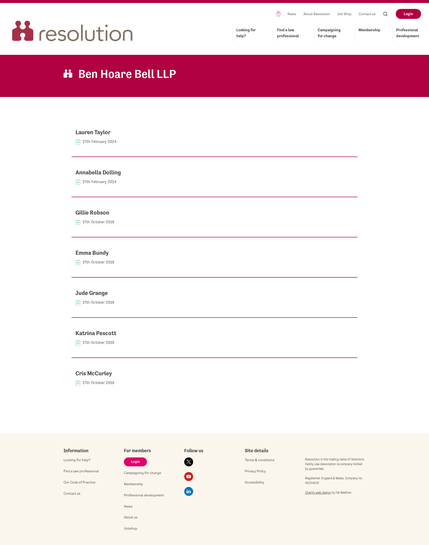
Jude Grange (91, 292)
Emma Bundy (92, 252)
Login (408, 13)
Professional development (407, 33)
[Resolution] (72, 26)
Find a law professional (288, 33)
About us (131, 517)
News (291, 14)
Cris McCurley (93, 373)
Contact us (367, 14)
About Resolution (316, 14)
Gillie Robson (92, 212)
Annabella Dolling (98, 172)
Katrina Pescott (95, 333)
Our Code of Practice (79, 482)
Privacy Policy (255, 471)
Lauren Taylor (92, 132)
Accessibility (254, 482)
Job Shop (344, 14)
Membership (369, 30)
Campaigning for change (329, 33)
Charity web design (318, 492)
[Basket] (278, 13)
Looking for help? (246, 33)
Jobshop (130, 528)
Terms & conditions (260, 460)
